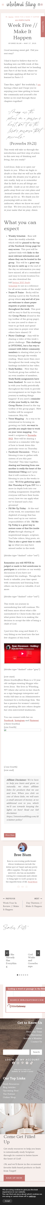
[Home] (6, 17)
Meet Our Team (34, 1031)
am (39, 84)
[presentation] (11, 941)
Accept (7, 1201)
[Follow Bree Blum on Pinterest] (26, 887)
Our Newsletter (34, 1035)
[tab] (17, 975)
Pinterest (34, 720)
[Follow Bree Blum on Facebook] (18, 887)
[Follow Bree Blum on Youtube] (22, 887)
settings (32, 1196)
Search (36, 1052)
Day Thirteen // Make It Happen (34, 903)
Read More (32, 882)
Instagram (20, 720)
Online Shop (9, 1097)
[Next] (38, 953)
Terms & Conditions (22, 1072)
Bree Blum (16, 43)
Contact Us (36, 1041)
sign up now (14, 1178)
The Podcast (9, 1094)
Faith (27, 20)
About (39, 1028)
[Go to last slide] (7, 953)
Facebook (9, 720)
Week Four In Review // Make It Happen (11, 904)
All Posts (19, 20)
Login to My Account (22, 1059)
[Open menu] (3, 5)
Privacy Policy (22, 1070)
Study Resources (11, 1084)
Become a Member (33, 1038)
